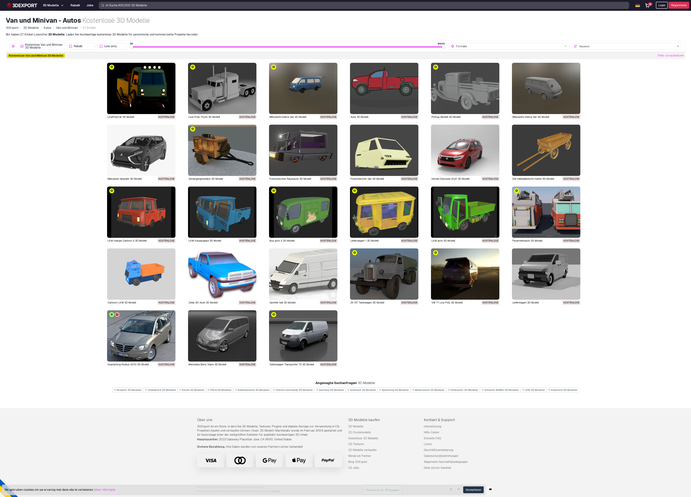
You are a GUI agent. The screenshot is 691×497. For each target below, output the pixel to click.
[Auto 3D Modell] (384, 88)
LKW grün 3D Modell (443, 240)
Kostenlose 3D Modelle (363, 438)
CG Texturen (356, 444)
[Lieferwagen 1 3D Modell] (384, 212)
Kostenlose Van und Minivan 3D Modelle (43, 46)
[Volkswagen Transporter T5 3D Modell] (303, 336)
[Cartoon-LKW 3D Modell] (141, 274)
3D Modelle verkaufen (362, 450)
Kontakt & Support (439, 419)
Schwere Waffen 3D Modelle (501, 390)
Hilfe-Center (431, 432)
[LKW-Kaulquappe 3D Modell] (222, 212)
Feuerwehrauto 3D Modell (527, 240)
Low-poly (110, 46)
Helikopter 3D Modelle (464, 390)
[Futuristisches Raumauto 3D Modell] (303, 150)
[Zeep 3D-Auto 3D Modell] (222, 274)
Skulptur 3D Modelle (129, 390)
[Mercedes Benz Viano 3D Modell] (222, 336)
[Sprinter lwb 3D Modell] (303, 274)
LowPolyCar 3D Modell (121, 117)
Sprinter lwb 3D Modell (282, 302)
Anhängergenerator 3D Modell (206, 178)
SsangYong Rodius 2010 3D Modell (128, 364)
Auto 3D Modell (359, 117)
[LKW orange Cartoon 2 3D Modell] (141, 212)
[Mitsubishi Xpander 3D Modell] (141, 150)
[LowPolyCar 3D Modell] (141, 88)
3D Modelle (355, 426)
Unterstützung (432, 426)
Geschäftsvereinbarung (438, 450)
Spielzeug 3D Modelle (395, 390)
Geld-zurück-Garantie (437, 468)
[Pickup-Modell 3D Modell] (465, 88)
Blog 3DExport (357, 462)
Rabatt (78, 46)
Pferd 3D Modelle (220, 390)
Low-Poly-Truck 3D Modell (204, 117)
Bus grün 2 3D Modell (282, 240)
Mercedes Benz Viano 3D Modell (207, 364)
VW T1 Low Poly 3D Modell (447, 302)
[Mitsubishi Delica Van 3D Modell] (303, 88)
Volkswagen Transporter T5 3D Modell (292, 364)
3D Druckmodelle (359, 432)
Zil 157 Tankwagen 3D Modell (367, 302)
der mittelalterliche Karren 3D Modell (533, 178)
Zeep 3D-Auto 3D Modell (203, 302)
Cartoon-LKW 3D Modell (122, 302)
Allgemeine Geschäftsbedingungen (446, 462)
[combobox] (511, 46)
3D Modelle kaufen (364, 419)
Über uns (204, 419)
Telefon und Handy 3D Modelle (294, 390)
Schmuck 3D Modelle (362, 390)
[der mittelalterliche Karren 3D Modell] (546, 150)
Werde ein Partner (359, 456)
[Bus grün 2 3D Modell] (303, 212)
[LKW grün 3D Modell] (465, 212)
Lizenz (428, 444)
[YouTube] (490, 489)
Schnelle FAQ (432, 438)
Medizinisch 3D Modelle (429, 390)
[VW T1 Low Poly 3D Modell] (465, 274)
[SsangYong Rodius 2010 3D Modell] (141, 336)
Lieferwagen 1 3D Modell (365, 240)
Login (661, 5)
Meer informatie (104, 490)
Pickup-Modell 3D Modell (446, 117)
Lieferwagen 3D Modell (525, 302)
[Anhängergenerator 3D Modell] (222, 150)
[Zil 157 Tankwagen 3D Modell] (384, 274)
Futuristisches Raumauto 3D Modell (290, 178)
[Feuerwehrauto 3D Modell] (546, 212)
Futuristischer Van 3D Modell (367, 178)
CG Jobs (353, 468)
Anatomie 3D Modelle (563, 390)
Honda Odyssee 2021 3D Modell (450, 178)
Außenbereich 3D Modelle (253, 390)
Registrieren (679, 5)
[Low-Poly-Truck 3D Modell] (222, 88)
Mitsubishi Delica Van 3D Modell (288, 117)
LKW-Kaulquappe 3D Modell (205, 240)
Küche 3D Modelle (193, 390)
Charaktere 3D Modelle (161, 390)
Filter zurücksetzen (671, 55)
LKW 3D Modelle (534, 390)
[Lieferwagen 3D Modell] (546, 274)
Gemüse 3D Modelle (331, 390)
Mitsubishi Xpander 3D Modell (125, 178)
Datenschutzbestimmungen (441, 456)
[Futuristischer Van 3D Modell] (384, 150)
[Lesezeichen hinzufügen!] (170, 109)
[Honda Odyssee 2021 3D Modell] (465, 150)
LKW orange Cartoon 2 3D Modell (127, 240)
